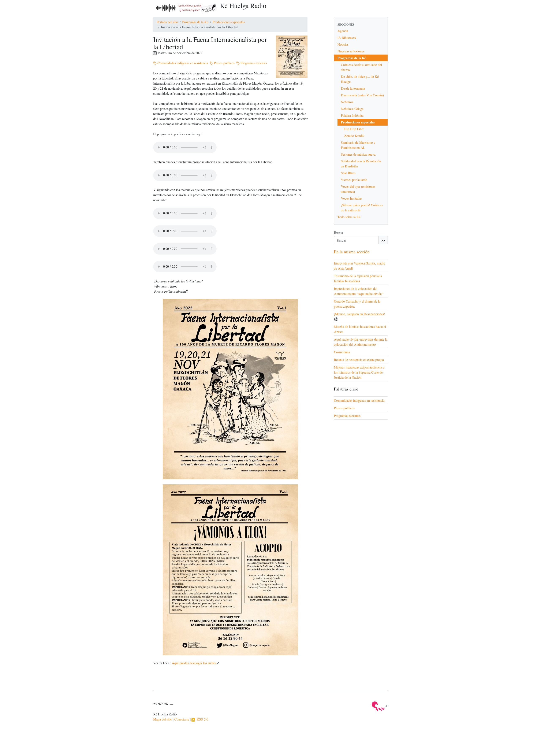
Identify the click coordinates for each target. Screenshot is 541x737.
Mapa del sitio (162, 719)
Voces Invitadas (351, 198)
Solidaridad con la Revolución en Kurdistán (361, 163)
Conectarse (181, 719)
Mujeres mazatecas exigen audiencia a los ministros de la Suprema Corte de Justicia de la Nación (359, 372)
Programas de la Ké (195, 22)
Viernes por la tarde (354, 179)
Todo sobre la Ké (349, 217)
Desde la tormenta (353, 88)
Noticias (342, 44)
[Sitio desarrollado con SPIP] (380, 706)
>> (383, 240)
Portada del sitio (167, 22)
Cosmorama (342, 352)
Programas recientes (253, 63)
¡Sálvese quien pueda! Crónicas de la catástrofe (362, 207)
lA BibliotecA (346, 37)
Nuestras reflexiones (350, 51)
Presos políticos (224, 63)
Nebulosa (347, 102)
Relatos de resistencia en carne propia (359, 359)
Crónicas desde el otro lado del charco (361, 67)
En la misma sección (351, 252)
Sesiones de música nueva (358, 154)
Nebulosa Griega (352, 108)
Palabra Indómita (352, 115)
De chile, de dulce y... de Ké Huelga (360, 79)
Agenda (342, 31)
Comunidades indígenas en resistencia (182, 63)
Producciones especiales (229, 22)
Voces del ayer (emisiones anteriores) (358, 189)
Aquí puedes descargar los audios (194, 663)
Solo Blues (348, 173)
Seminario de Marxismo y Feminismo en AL (358, 145)
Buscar (338, 232)
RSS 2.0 (201, 719)
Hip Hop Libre (354, 129)
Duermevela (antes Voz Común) (362, 95)
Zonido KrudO (354, 135)
